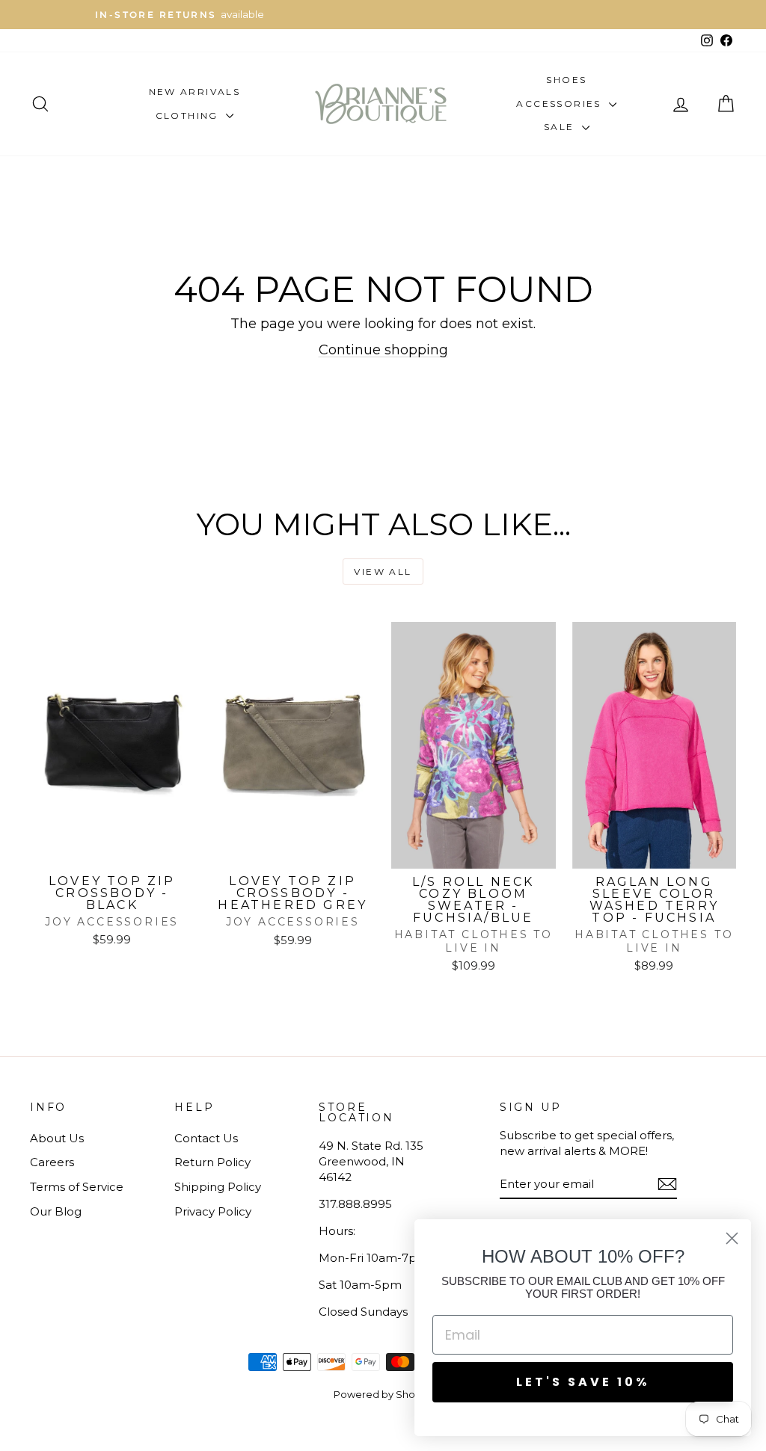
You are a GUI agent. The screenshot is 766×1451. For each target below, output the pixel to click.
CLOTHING (189, 115)
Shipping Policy (217, 1187)
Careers (52, 1162)
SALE (561, 126)
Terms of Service (76, 1187)
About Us (57, 1138)
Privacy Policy (212, 1211)
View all (382, 571)
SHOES (566, 79)
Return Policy (212, 1162)
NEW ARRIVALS (195, 91)
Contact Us (206, 1138)
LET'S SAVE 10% (582, 1381)
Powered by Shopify (383, 1394)
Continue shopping (383, 350)
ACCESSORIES (560, 103)
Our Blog (56, 1211)
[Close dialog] (732, 1238)
